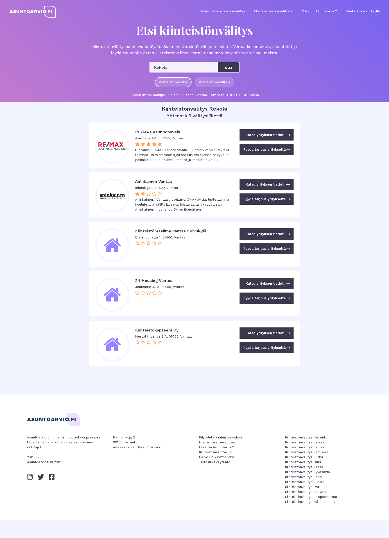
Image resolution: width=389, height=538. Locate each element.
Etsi (228, 67)
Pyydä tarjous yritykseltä (266, 149)
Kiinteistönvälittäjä (214, 82)
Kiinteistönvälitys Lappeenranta (311, 497)
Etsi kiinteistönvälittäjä (273, 11)
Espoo (188, 95)
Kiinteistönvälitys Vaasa (304, 467)
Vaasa (254, 95)
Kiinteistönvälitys (173, 82)
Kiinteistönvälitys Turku (304, 457)
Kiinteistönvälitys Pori (302, 487)
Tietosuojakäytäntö (214, 462)
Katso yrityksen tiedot (268, 135)
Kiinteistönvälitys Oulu (303, 462)
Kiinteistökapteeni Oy (157, 330)
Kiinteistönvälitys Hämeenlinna (310, 502)
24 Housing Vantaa (153, 280)
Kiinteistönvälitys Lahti (303, 477)
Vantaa (201, 95)
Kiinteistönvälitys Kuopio (305, 482)
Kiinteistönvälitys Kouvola (305, 492)
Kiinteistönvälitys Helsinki (306, 437)
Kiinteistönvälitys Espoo (304, 442)
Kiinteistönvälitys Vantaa (305, 447)
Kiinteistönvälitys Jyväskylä (307, 472)
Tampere (216, 95)
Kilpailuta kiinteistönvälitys (222, 11)
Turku (231, 95)
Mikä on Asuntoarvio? (319, 11)
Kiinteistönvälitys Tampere (306, 452)
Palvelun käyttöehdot (216, 457)
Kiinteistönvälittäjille (363, 11)
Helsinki (174, 95)
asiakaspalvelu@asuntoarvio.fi (138, 447)
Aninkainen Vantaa (153, 181)
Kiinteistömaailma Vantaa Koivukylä (170, 231)
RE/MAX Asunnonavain (157, 131)
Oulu (243, 95)
